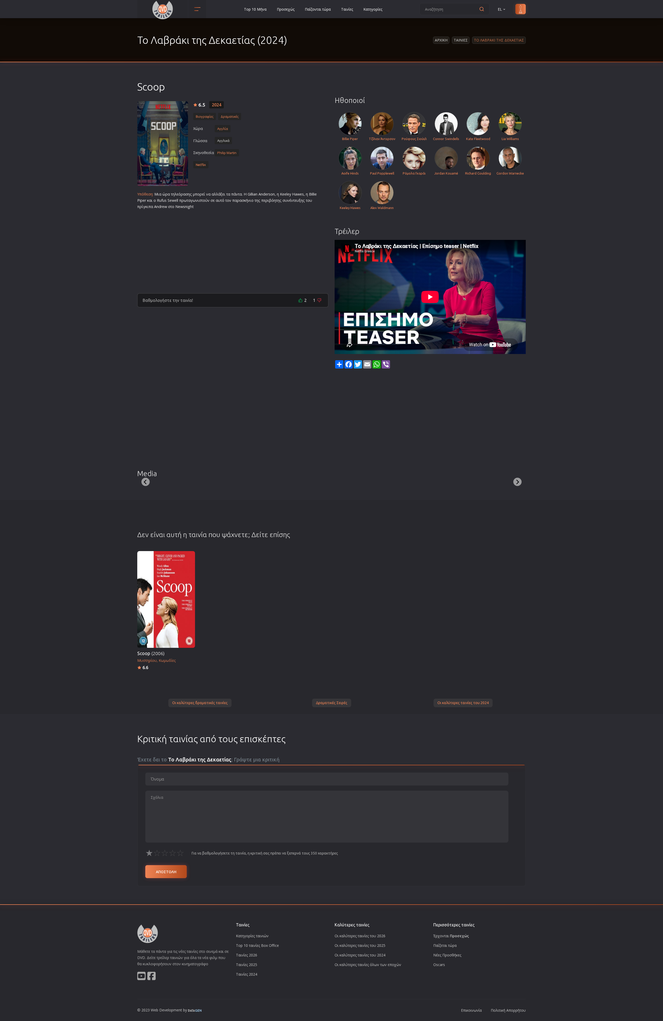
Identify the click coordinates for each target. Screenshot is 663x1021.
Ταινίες (347, 9)
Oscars (439, 964)
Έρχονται (451, 935)
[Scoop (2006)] (166, 599)
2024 (216, 105)
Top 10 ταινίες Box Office (257, 945)
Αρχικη (441, 40)
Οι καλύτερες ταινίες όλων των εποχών (368, 964)
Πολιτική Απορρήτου (508, 1010)
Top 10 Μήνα (255, 9)
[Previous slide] (145, 482)
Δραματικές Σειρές (331, 703)
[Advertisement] (232, 249)
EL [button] (500, 9)
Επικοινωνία (471, 1010)
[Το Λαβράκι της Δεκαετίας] (162, 143)
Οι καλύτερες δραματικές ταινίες (200, 703)
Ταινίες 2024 (246, 974)
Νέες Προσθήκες (447, 955)
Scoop (150, 653)
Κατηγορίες (372, 9)
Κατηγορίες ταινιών (252, 935)
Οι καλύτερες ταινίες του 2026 (360, 935)
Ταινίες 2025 (246, 964)
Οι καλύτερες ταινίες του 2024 (463, 703)
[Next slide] (517, 482)
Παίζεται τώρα (445, 945)
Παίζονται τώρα (318, 9)
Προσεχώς (285, 9)
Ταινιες (461, 40)
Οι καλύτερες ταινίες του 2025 (360, 945)
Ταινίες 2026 (246, 955)
